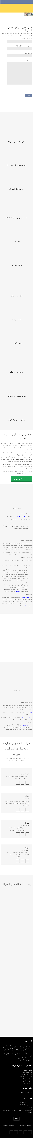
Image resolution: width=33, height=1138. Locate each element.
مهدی (27, 847)
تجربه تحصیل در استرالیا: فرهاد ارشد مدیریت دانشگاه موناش (17, 1050)
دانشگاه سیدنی (27, 1052)
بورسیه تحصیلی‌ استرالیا (16, 165)
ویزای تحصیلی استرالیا (16, 419)
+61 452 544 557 (25, 1092)
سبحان (26, 823)
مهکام (26, 796)
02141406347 (23, 1103)
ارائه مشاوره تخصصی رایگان (18, 459)
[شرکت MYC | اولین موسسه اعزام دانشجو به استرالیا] (16, 8)
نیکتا (27, 771)
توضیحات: (29, 60)
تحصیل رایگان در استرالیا (26, 1083)
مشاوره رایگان (16, 647)
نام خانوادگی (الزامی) (27, 38)
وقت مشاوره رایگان (20, 479)
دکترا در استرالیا (16, 296)
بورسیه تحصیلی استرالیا (26, 1074)
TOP (16, 1119)
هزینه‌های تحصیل (9, 526)
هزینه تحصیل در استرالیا (16, 396)
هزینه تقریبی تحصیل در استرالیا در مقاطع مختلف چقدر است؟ (17, 1046)
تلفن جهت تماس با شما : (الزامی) (24, 46)
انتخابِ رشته (16, 319)
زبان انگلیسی (16, 343)
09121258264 (25, 1107)
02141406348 (23, 1105)
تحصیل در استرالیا (16, 372)
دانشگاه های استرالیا (27, 1078)
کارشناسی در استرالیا (16, 141)
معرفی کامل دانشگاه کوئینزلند (23, 1058)
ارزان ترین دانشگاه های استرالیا (23, 1060)
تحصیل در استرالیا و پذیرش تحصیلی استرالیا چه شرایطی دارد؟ (16, 1048)
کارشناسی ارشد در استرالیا (16, 217)
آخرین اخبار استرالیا (16, 189)
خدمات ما (16, 241)
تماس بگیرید (29, 468)
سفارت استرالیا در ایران (26, 1081)
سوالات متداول (16, 265)
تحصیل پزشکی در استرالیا (26, 1076)
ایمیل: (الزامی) (28, 53)
